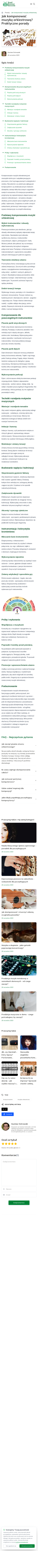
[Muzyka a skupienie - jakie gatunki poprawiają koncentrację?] (19, 932)
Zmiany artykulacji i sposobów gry (18, 148)
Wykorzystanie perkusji (15, 99)
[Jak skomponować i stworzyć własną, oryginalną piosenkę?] (19, 899)
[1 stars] (3, 1143)
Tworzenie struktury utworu (16, 79)
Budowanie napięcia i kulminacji (16, 121)
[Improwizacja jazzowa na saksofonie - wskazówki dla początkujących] (19, 866)
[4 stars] (12, 1143)
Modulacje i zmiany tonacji (16, 116)
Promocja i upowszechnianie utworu (19, 162)
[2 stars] (6, 1143)
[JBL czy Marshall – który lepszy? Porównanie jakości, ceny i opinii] (10, 1042)
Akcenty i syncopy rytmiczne (16, 131)
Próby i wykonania (11, 153)
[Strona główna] (2, 12)
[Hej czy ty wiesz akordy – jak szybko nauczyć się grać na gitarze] (10, 1068)
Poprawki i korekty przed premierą (18, 159)
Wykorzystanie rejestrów (15, 144)
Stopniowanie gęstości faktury (17, 124)
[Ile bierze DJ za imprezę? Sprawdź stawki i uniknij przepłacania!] (28, 1068)
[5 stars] (15, 1143)
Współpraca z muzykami (15, 156)
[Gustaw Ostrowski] (4, 53)
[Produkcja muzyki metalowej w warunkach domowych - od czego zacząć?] (19, 965)
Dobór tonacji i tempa (14, 82)
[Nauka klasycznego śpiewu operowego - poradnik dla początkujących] (19, 833)
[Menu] (31, 4)
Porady (7, 12)
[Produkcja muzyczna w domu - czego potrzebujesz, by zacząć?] (19, 1001)
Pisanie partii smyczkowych (16, 92)
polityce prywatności (22, 1542)
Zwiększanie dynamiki (14, 127)
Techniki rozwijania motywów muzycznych (16, 105)
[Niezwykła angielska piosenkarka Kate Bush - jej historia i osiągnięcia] (28, 1042)
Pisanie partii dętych (14, 96)
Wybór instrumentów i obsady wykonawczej (17, 74)
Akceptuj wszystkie (27, 1546)
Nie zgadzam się (11, 1546)
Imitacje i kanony (12, 113)
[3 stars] (9, 1143)
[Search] (34, 4)
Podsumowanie (10, 167)
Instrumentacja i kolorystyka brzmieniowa (15, 137)
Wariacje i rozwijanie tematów (17, 109)
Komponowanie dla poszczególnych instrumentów (18, 88)
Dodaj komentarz (19, 1203)
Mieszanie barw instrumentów (17, 141)
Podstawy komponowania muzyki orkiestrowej (17, 69)
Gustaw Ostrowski (14, 52)
